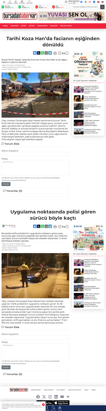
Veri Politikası (61, 390)
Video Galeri (29, 3)
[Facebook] (81, 2)
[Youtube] (98, 2)
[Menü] (4, 1)
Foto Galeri (22, 3)
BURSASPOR (42, 26)
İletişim (93, 390)
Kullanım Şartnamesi (74, 390)
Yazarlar (16, 3)
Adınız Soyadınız (10, 150)
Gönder (6, 184)
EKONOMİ (14, 26)
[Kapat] (43, 404)
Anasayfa (9, 3)
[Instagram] (89, 2)
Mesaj (5, 158)
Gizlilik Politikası (36, 390)
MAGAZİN (54, 26)
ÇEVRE (23, 26)
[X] (85, 2)
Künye (86, 390)
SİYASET (32, 26)
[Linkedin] (94, 2)
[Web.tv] (102, 2)
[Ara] (102, 7)
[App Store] (61, 402)
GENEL (5, 26)
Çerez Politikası (48, 390)
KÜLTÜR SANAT (66, 26)
